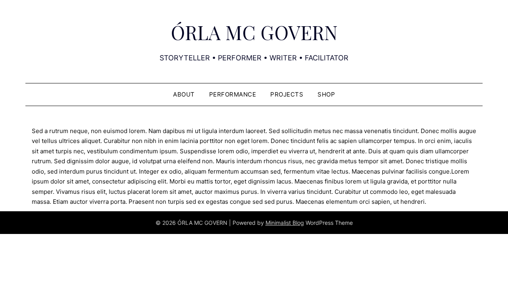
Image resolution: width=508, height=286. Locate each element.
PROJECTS (286, 94)
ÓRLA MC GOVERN (254, 32)
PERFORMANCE (232, 94)
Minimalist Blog (285, 222)
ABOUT (184, 94)
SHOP (326, 94)
